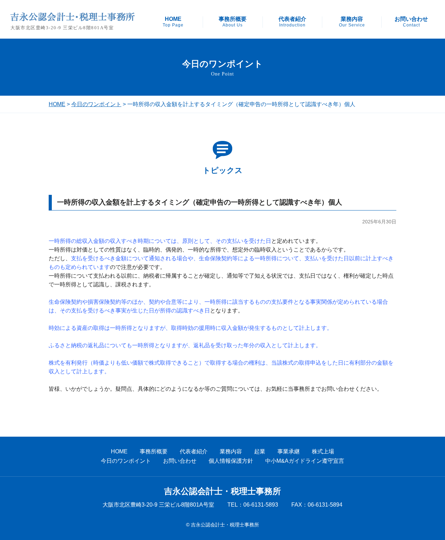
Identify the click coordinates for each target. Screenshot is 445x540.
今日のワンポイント (96, 104)
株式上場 (323, 451)
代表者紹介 (292, 21)
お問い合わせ (411, 21)
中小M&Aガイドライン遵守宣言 (304, 461)
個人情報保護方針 (231, 461)
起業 (259, 451)
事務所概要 (232, 21)
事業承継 (288, 451)
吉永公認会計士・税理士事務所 (222, 491)
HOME (173, 21)
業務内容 (352, 21)
